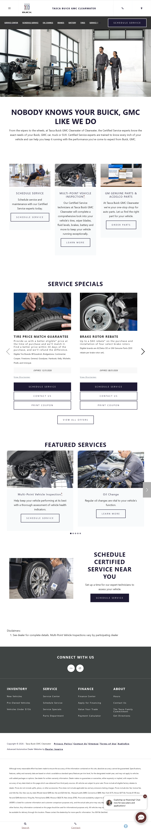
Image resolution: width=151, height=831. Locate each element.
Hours (116, 696)
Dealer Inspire (54, 749)
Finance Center (87, 696)
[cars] (71, 668)
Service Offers (96, 23)
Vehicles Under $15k (19, 709)
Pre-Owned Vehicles (18, 703)
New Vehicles (14, 696)
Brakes (61, 23)
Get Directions (121, 716)
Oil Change (48, 23)
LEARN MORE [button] (75, 242)
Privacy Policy (63, 743)
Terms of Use (108, 743)
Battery (72, 23)
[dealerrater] (80, 668)
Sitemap (93, 743)
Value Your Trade (88, 709)
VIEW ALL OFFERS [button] (75, 419)
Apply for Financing (89, 703)
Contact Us (42, 396)
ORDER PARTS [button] (121, 224)
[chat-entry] (141, 817)
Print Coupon (42, 405)
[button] (143, 351)
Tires (82, 23)
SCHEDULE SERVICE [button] (30, 217)
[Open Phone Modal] (122, 8)
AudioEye (123, 743)
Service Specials (52, 709)
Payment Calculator (89, 716)
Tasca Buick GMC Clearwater (38, 743)
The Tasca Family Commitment (123, 710)
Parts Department (53, 716)
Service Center (11, 23)
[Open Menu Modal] (9, 8)
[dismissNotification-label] (145, 796)
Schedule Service (30, 23)
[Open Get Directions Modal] (141, 8)
